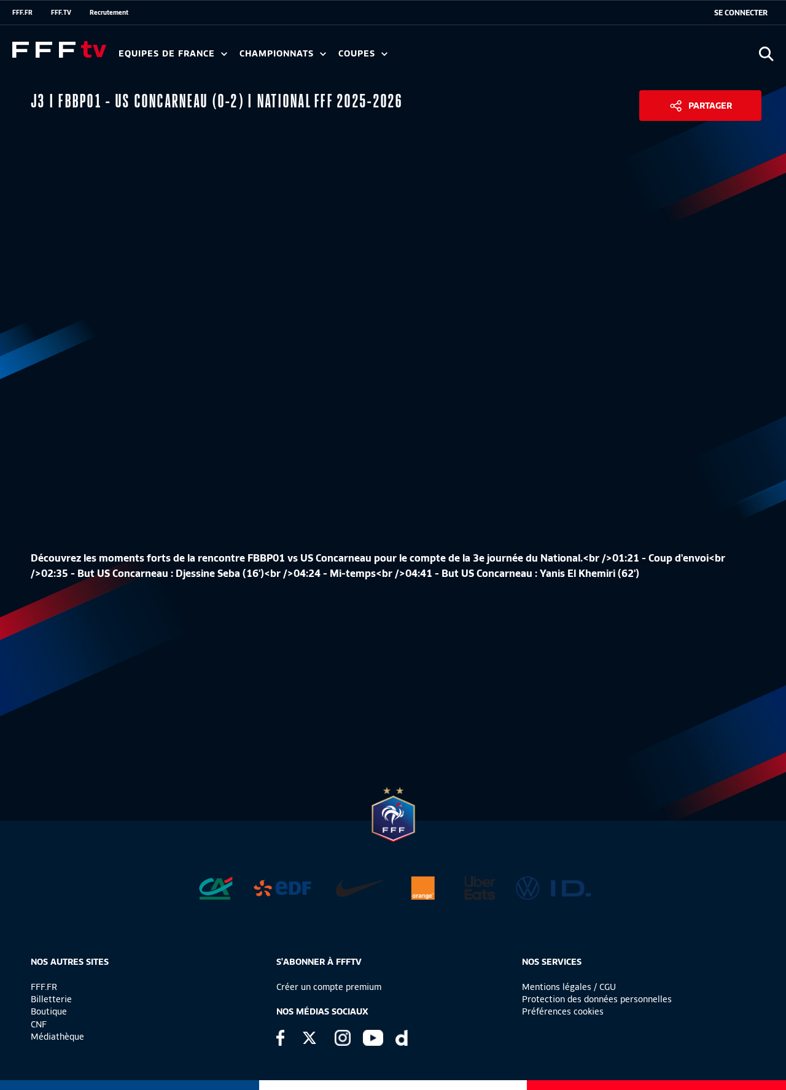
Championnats (278, 53)
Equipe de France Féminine (237, 58)
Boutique (49, 1011)
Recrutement (109, 12)
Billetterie (51, 999)
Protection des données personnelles (597, 999)
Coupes (358, 53)
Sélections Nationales (575, 58)
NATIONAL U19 (434, 58)
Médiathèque (57, 1037)
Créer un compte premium (328, 987)
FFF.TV (61, 12)
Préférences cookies (563, 1011)
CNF (39, 1024)
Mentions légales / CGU (569, 987)
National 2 (590, 58)
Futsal (389, 58)
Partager (710, 105)
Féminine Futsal (461, 58)
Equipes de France (168, 53)
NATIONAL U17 (515, 58)
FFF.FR (22, 12)
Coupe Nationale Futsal (536, 58)
